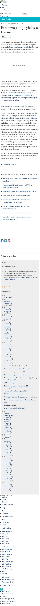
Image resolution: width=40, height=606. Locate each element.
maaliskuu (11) (8, 359)
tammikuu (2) (8, 433)
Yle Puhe (5, 559)
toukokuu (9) (7, 473)
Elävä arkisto (6, 513)
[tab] (20, 297)
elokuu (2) (7, 327)
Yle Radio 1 (6, 552)
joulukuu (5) (7, 345)
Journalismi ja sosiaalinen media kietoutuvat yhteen (19, 191)
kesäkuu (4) (7, 331)
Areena (4, 5)
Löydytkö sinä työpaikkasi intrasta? (14, 408)
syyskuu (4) (7, 325)
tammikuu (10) (8, 455)
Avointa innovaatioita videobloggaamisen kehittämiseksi (20, 397)
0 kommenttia (6, 37)
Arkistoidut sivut (7, 582)
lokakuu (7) (7, 463)
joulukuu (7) (7, 437)
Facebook (2, 240)
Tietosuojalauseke (8, 594)
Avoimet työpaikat (8, 599)
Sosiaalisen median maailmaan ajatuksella (16, 196)
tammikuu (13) (8, 363)
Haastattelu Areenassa (10, 164)
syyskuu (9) (7, 419)
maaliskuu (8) (8, 451)
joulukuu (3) (7, 413)
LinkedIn (12, 279)
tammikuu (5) (8, 341)
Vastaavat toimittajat (8, 601)
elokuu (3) (7, 421)
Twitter (5, 240)
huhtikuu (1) (7, 335)
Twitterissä (12, 266)
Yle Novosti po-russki (9, 561)
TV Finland (6, 543)
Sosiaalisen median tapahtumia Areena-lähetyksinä (19, 369)
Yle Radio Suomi (7, 549)
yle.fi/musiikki (6, 528)
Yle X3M (5, 574)
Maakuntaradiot (7, 554)
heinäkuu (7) (7, 443)
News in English (7, 504)
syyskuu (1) (7, 311)
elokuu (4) (7, 353)
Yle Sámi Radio (7, 564)
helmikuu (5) (7, 361)
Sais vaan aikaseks (10, 405)
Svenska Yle (4, 16)
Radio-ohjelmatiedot (8, 547)
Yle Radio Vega (7, 569)
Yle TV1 (5, 534)
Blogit (3, 19)
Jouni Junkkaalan (20, 93)
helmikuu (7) (7, 453)
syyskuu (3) (7, 319)
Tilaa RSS (8, 287)
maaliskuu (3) (8, 303)
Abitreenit (5, 520)
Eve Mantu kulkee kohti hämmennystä (15, 366)
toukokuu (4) (7, 333)
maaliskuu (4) (8, 337)
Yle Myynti (5, 577)
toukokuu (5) (7, 425)
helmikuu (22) (8, 479)
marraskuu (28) (8, 487)
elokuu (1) (7, 301)
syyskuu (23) (8, 465)
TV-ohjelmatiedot (7, 531)
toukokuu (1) (7, 313)
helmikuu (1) (7, 339)
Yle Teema (5, 538)
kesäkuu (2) (7, 423)
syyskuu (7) (7, 491)
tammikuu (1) (8, 297)
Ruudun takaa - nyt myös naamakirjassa (16, 375)
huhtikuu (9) (7, 357)
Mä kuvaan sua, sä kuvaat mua (13, 383)
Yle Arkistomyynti (8, 579)
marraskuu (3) (8, 317)
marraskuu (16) (8, 461)
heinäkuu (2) (7, 329)
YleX (4, 571)
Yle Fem (5, 541)
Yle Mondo (5, 556)
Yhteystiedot (6, 603)
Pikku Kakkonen (7, 516)
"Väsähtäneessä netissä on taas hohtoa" (16, 394)
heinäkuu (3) (7, 469)
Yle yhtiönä (6, 591)
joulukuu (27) (8, 485)
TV (3, 7)
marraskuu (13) (8, 415)
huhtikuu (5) (7, 449)
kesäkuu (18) (8, 471)
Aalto (9, 19)
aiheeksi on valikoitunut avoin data (16, 106)
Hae (1, 13)
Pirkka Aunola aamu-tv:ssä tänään (20, 47)
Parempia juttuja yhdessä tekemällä (14, 372)
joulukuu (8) (7, 459)
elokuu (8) (7, 467)
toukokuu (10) (8, 355)
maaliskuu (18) (8, 477)
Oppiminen (5, 522)
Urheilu (4, 499)
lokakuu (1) (7, 309)
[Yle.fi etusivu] (1, 590)
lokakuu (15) (7, 489)
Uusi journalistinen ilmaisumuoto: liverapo (16, 213)
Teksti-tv (5, 502)
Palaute (4, 596)
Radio (4, 10)
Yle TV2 (5, 536)
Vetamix (4, 525)
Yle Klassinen (6, 566)
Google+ (9, 240)
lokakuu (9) (7, 417)
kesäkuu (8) (7, 445)
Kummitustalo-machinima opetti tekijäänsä (16, 391)
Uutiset (4, 2)
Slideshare (29, 277)
